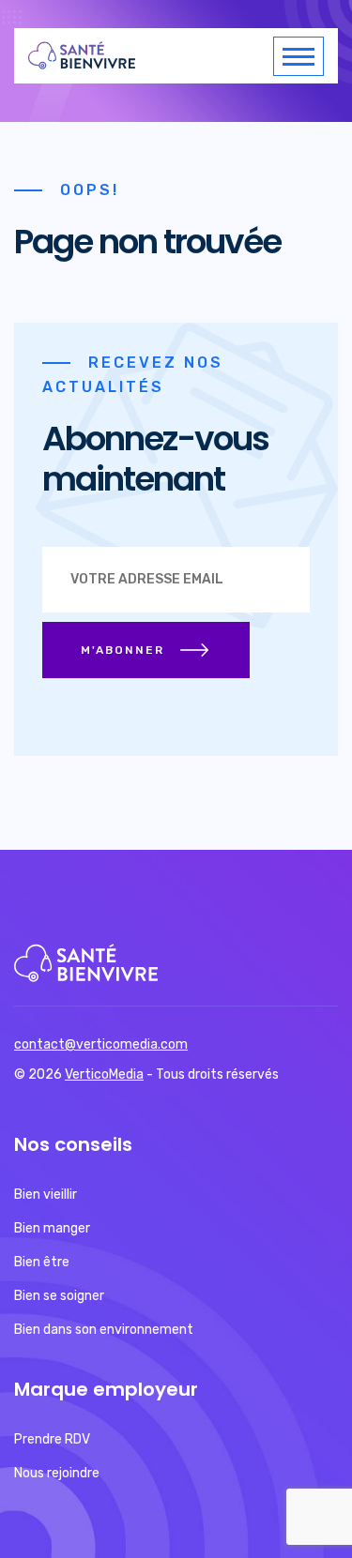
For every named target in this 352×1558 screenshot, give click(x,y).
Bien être (41, 1262)
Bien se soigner (59, 1296)
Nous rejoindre (56, 1473)
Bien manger (52, 1228)
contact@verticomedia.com (101, 1044)
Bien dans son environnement (103, 1330)
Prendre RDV (52, 1439)
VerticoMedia (104, 1074)
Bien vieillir (45, 1195)
